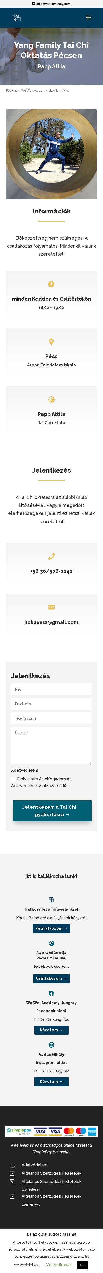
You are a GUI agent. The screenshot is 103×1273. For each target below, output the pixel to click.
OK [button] (82, 1265)
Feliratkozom (49, 928)
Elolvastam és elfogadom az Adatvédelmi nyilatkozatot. (41, 782)
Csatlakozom (49, 978)
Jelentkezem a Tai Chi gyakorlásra (49, 810)
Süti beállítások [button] (58, 1265)
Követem (49, 1030)
